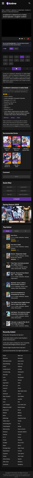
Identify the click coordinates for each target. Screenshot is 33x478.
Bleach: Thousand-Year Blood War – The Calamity (20, 273)
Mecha (19, 410)
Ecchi (26, 286)
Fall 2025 (11, 104)
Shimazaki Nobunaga (21, 114)
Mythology (5, 418)
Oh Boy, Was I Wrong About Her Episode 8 (13, 335)
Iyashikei (20, 399)
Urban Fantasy (6, 459)
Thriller (5, 456)
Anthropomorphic (7, 361)
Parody (19, 421)
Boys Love (20, 363)
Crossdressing (6, 372)
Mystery (20, 415)
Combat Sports (6, 369)
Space (4, 445)
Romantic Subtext (22, 431)
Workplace (20, 464)
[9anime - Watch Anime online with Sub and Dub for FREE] (11, 4)
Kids (19, 401)
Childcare (20, 366)
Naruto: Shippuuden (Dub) (18, 254)
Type (9, 194)
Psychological (6, 426)
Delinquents (21, 372)
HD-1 (11, 48)
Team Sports (21, 453)
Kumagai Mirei (11, 113)
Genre (9, 187)
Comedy (21, 267)
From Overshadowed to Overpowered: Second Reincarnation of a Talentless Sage (20, 293)
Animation (20, 358)
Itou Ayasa (22, 111)
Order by (23, 194)
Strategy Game (6, 448)
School (19, 434)
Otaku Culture (6, 421)
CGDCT (4, 366)
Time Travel (20, 456)
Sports (19, 445)
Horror (19, 393)
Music (4, 415)
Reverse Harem (21, 429)
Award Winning (6, 363)
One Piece (14, 235)
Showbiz (5, 442)
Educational (21, 377)
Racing (19, 426)
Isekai (18, 117)
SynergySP (10, 98)
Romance (5, 431)
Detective (5, 374)
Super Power (21, 448)
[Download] (28, 39)
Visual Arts (5, 464)
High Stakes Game (22, 391)
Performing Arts (7, 423)
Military (19, 412)
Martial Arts (14, 257)
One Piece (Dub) (16, 244)
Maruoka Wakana (20, 113)
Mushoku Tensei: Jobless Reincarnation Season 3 (18, 283)
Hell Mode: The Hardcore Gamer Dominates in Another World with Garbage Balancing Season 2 (20, 313)
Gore (19, 385)
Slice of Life (21, 442)
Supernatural (14, 278)
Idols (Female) (6, 396)
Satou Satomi (12, 114)
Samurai (5, 434)
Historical (5, 393)
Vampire (20, 459)
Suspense (5, 453)
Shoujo (4, 440)
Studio (9, 190)
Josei (4, 401)
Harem (19, 388)
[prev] (5, 68)
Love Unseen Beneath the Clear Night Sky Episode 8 (15, 350)
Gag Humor (6, 382)
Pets (19, 423)
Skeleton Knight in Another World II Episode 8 (14, 347)
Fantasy (13, 117)
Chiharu (9, 111)
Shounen (13, 239)
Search (17, 199)
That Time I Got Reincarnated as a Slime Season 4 (20, 264)
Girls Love (5, 385)
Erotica (4, 380)
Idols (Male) (21, 396)
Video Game (6, 461)
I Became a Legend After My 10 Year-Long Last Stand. (20, 323)
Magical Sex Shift (7, 407)
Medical (5, 412)
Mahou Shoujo (21, 407)
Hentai (4, 391)
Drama (22, 286)
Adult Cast (20, 355)
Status (23, 190)
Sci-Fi (4, 437)
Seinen (19, 437)
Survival (20, 450)
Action (16, 237)
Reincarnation (17, 268)
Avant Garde (21, 361)
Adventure (6, 117)
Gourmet (5, 388)
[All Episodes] (16, 68)
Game (19, 382)
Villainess (20, 461)
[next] (27, 68)
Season (23, 187)
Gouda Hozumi (15, 111)
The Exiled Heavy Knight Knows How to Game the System (20, 303)
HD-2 (16, 48)
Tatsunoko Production (19, 98)
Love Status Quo (22, 404)
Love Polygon (6, 404)
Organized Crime (22, 418)
